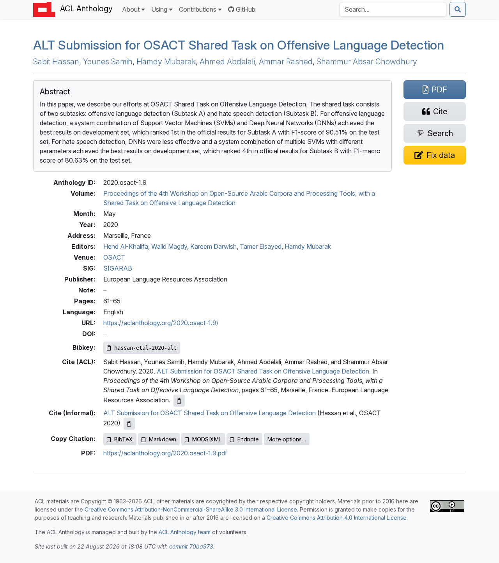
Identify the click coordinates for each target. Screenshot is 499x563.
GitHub (245, 9)
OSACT (114, 257)
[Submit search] (457, 9)
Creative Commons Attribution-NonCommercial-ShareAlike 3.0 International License (191, 509)
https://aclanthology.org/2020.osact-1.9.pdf (165, 453)
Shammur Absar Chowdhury (367, 61)
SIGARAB (117, 268)
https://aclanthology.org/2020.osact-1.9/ (161, 323)
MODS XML (206, 439)
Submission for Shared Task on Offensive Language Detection (238, 45)
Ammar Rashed (286, 61)
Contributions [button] (197, 9)
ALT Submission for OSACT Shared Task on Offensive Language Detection (263, 371)
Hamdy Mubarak (166, 61)
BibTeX (123, 439)
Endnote (248, 439)
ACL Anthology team (185, 532)
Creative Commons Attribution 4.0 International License (337, 517)
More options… (286, 439)
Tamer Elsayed (260, 246)
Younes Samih (108, 61)
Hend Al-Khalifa (125, 246)
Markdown (162, 439)
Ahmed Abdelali (227, 61)
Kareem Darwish (213, 246)
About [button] (131, 9)
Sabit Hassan (56, 61)
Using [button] (159, 9)
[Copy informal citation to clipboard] (129, 424)
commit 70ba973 (191, 546)
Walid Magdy (169, 246)
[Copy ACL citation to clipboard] (179, 401)
